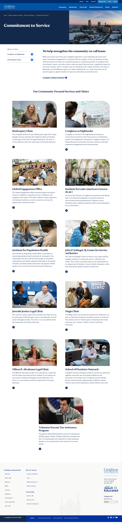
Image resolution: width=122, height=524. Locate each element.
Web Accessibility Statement (71, 518)
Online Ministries (10, 502)
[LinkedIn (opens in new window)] (108, 517)
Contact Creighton (32, 474)
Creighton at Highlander (16, 54)
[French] (106, 499)
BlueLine (7, 482)
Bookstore (8, 494)
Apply (115, 1)
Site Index (8, 506)
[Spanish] (111, 499)
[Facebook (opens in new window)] (111, 517)
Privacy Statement (57, 518)
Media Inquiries (31, 486)
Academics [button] (62, 7)
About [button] (107, 7)
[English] (105, 499)
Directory (7, 474)
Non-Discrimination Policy (44, 518)
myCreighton (9, 498)
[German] (108, 499)
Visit (109, 1)
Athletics (115, 7)
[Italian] (110, 499)
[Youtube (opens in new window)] (116, 517)
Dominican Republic (33, 504)
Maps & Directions (32, 482)
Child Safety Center (14, 60)
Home (5, 15)
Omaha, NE (30, 496)
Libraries (7, 490)
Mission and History (29, 15)
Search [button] (93, 1)
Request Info (102, 1)
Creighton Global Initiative (54, 78)
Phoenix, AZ (30, 500)
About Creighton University (16, 15)
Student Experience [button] (96, 7)
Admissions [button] (73, 7)
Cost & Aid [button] (83, 7)
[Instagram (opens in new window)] (113, 517)
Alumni (81, 1)
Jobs (28, 478)
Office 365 (8, 478)
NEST (6, 486)
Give (87, 1)
